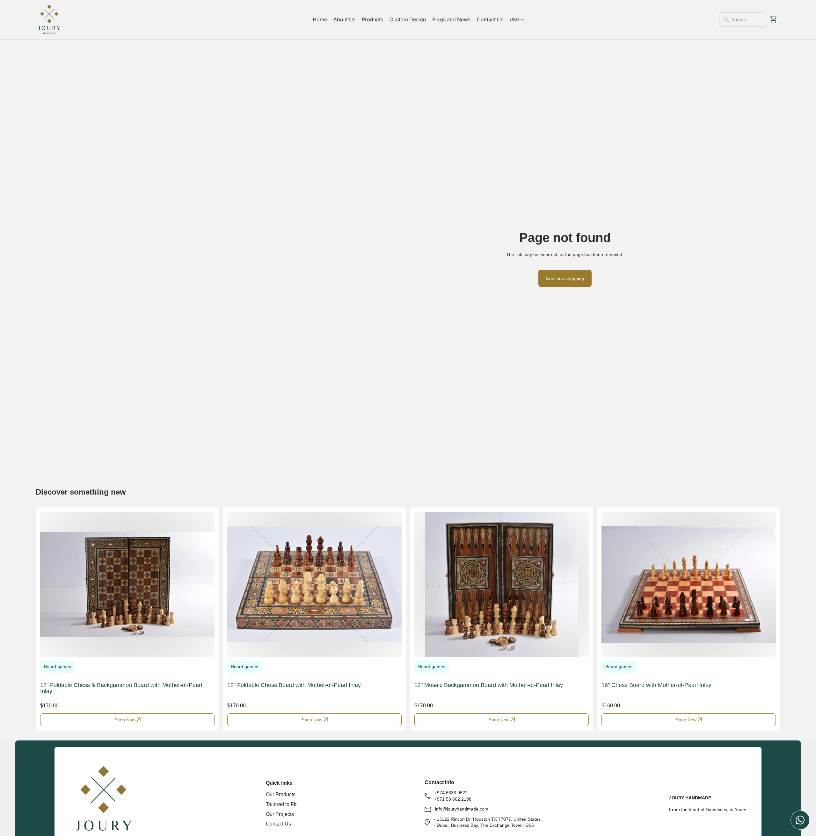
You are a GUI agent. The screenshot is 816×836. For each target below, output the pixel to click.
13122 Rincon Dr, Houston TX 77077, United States (489, 819)
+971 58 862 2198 (452, 799)
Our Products (280, 794)
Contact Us (278, 823)
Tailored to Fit (281, 804)
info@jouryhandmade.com (461, 808)
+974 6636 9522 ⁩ (451, 792)
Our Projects (280, 814)
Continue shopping (565, 278)
